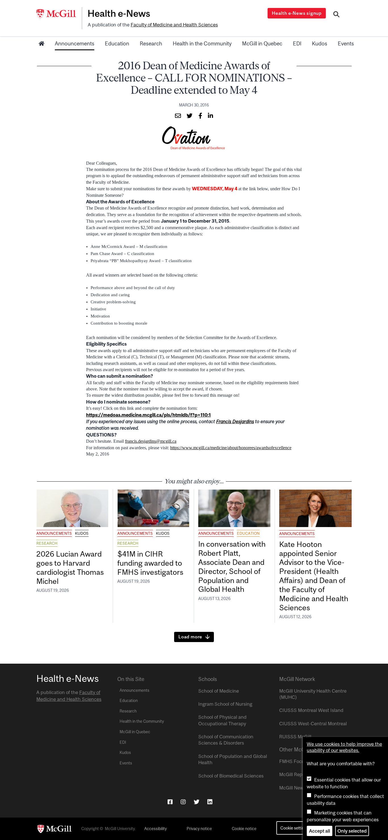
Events (346, 43)
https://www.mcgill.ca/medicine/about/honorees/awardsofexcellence (230, 447)
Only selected (352, 831)
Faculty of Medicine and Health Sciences (174, 25)
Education (117, 43)
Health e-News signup (297, 13)
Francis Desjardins (235, 421)
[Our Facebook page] (170, 802)
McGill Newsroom (298, 788)
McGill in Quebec (262, 43)
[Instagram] (183, 802)
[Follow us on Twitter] (196, 802)
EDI (297, 43)
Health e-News (118, 13)
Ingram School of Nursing (225, 704)
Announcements (74, 43)
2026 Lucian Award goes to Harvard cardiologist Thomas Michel (70, 567)
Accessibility (155, 828)
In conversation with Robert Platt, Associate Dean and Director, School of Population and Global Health (232, 567)
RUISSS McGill (295, 736)
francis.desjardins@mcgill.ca (150, 441)
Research (151, 43)
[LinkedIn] (209, 802)
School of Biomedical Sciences (231, 776)
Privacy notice (199, 828)
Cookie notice (244, 828)
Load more (190, 636)
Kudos (319, 43)
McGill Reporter (296, 774)
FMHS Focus (293, 761)
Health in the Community (202, 43)
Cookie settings (294, 828)
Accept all (319, 831)
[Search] (336, 15)
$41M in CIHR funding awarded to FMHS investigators (151, 562)
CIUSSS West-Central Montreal (313, 723)
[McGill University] (59, 14)
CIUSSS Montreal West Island (311, 710)
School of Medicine (218, 691)
